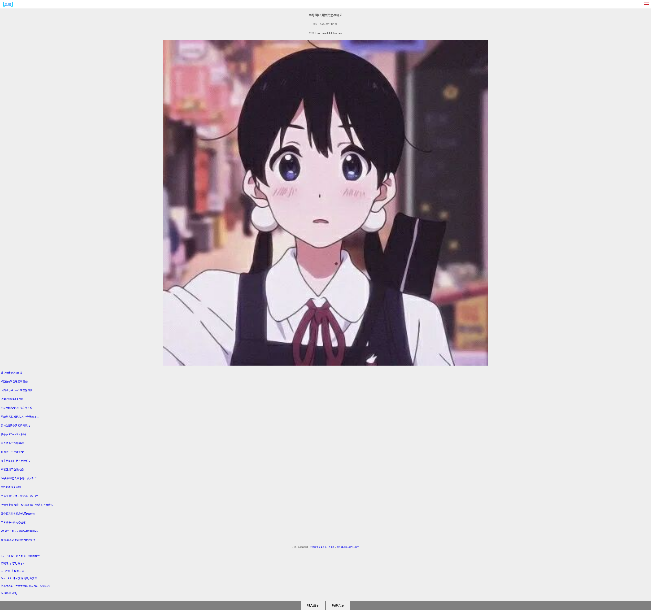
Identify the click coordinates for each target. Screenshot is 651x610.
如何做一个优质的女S (13, 452)
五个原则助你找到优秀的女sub (18, 513)
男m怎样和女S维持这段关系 (16, 408)
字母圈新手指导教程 (12, 443)
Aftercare (45, 585)
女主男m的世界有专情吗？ (16, 460)
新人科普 (21, 556)
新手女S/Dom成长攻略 (13, 434)
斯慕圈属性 (33, 556)
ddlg (14, 593)
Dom (3, 578)
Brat (3, 556)
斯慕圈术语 (7, 585)
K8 (8, 556)
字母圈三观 (17, 571)
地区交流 (18, 578)
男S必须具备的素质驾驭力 (15, 425)
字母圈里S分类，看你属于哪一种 (19, 496)
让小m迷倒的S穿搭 (11, 372)
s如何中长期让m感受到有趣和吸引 (20, 531)
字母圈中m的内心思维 (13, 522)
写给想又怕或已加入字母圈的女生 (20, 416)
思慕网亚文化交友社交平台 (322, 547)
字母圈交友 (30, 578)
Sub (9, 578)
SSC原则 (33, 585)
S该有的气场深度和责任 (14, 381)
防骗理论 (6, 563)
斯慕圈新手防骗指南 (12, 469)
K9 (12, 556)
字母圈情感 (21, 585)
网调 (7, 571)
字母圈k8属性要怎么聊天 (348, 547)
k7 (2, 571)
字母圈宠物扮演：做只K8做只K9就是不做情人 (27, 504)
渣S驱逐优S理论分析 (12, 399)
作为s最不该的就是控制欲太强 (18, 540)
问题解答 (6, 593)
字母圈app (18, 563)
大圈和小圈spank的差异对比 (17, 390)
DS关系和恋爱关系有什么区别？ (19, 478)
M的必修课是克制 (11, 487)
